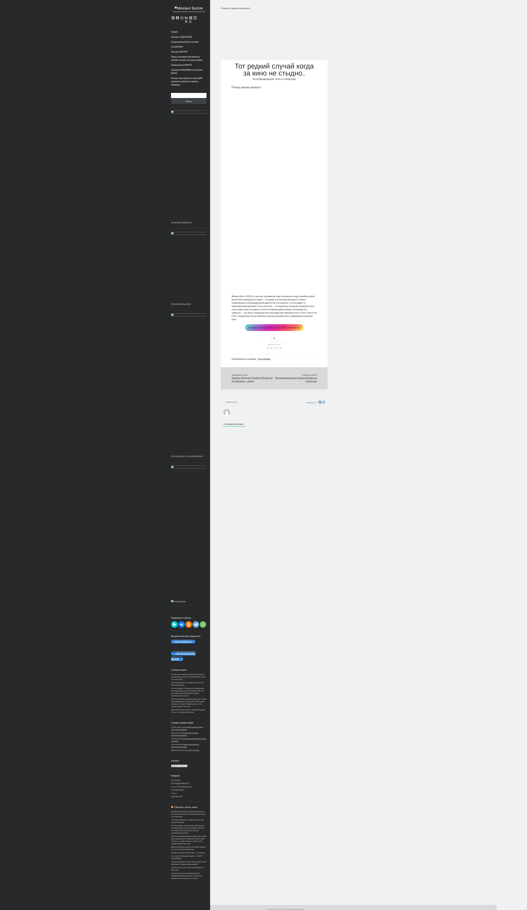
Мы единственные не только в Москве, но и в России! (296, 379)
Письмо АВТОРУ (179, 51)
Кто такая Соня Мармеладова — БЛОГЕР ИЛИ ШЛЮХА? (187, 857)
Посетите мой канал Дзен (181, 304)
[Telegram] (196, 624)
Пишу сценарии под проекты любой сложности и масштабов (186, 58)
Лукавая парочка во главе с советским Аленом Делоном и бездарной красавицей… (188, 863)
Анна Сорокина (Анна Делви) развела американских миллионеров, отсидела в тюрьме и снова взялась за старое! (186, 875)
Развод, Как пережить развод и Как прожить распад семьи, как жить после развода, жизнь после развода (188, 676)
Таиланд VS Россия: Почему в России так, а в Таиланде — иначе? (252, 379)
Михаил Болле (266, 79)
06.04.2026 (290, 79)
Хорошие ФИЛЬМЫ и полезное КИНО (187, 71)
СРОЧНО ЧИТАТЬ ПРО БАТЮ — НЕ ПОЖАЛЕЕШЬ (274, 327)
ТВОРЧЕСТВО (176, 797)
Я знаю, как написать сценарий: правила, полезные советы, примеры (187, 81)
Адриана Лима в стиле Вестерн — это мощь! (188, 853)
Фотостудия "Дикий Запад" (181, 222)
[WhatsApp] (203, 624)
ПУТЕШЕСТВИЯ (177, 790)
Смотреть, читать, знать (185, 807)
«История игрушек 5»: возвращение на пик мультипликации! (187, 821)
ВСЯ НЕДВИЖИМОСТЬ (180, 783)
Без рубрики (176, 780)
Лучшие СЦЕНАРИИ (181, 37)
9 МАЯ (174, 32)
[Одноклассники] (188, 624)
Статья (174, 793)
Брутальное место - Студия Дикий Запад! (187, 456)
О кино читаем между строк (181, 787)
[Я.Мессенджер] (174, 624)
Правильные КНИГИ (181, 65)
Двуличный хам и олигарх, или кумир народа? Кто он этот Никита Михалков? (188, 848)
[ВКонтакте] (181, 624)
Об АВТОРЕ (177, 46)
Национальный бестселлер (185, 41)
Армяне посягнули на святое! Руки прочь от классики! (188, 869)
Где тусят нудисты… (192, 750)
